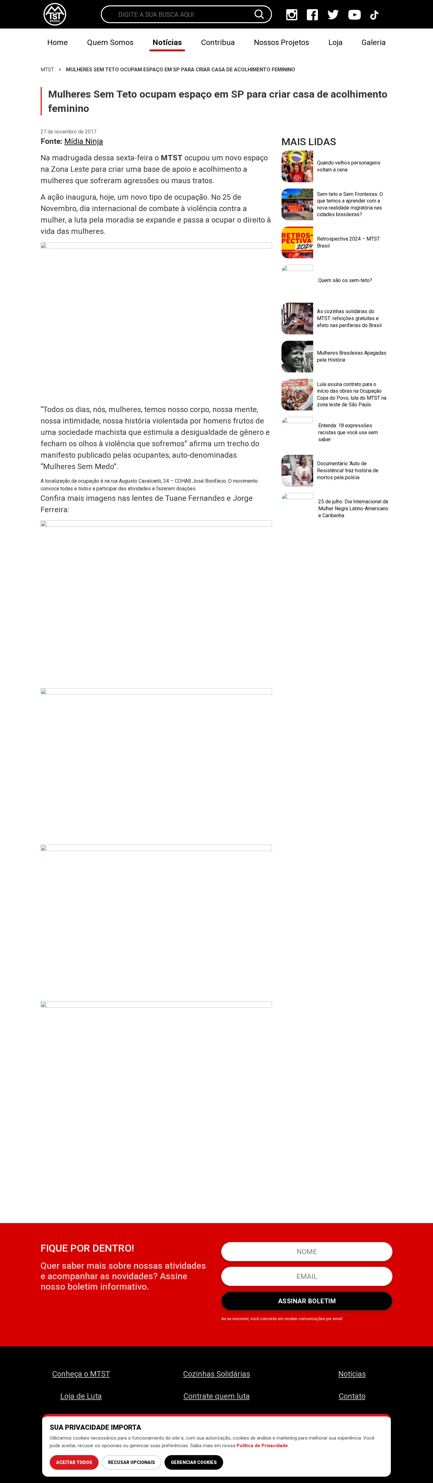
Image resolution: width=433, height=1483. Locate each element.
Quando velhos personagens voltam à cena (348, 166)
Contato (352, 1396)
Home (57, 42)
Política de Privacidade (262, 1445)
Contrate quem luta (217, 1396)
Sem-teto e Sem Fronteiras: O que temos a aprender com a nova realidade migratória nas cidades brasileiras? (350, 204)
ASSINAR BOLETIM (307, 1301)
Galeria (374, 42)
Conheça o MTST (81, 1374)
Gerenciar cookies (194, 1462)
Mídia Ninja (83, 141)
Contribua (218, 42)
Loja (335, 42)
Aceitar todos (74, 1462)
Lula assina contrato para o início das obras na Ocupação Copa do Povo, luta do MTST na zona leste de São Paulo (351, 394)
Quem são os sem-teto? (345, 280)
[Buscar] (259, 14)
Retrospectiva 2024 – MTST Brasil (348, 242)
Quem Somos (110, 42)
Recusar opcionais (131, 1462)
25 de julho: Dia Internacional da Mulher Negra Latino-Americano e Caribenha (353, 508)
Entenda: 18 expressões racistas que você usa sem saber (348, 432)
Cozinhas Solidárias (216, 1374)
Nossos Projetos (281, 42)
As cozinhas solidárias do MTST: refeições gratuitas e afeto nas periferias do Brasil (349, 318)
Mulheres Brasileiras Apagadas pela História (351, 356)
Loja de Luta (81, 1396)
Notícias (167, 42)
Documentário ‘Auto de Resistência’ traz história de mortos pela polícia (347, 470)
